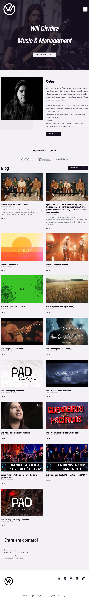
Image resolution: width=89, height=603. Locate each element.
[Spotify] (65, 578)
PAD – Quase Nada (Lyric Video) (59, 391)
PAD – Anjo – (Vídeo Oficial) (12, 348)
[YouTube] (71, 578)
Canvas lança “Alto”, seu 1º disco (14, 204)
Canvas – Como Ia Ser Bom (57, 264)
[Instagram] (59, 578)
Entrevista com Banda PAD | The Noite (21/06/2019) (66, 475)
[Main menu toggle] (85, 9)
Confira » (3, 218)
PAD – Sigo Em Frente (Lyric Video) (60, 306)
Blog (5, 168)
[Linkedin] (77, 578)
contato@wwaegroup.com (13, 559)
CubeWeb (43, 596)
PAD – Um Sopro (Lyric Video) (12, 391)
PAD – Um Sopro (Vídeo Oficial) (58, 348)
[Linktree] (83, 578)
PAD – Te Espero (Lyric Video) (13, 306)
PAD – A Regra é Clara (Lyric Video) (15, 519)
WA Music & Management (61, 596)
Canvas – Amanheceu (10, 264)
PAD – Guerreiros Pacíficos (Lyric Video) (62, 433)
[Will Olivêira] (9, 9)
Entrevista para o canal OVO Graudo (15, 433)
